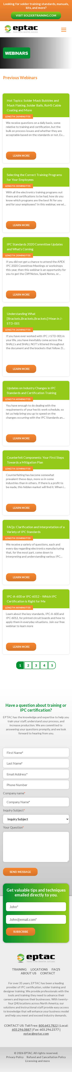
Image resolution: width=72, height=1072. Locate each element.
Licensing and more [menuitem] (37, 1061)
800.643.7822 (48, 1025)
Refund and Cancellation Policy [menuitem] (46, 1057)
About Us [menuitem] (28, 973)
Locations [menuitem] (39, 969)
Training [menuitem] (19, 969)
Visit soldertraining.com (36, 15)
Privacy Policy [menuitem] (15, 1057)
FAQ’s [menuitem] (56, 969)
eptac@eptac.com (36, 1033)
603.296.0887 (21, 1029)
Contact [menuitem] (47, 973)
